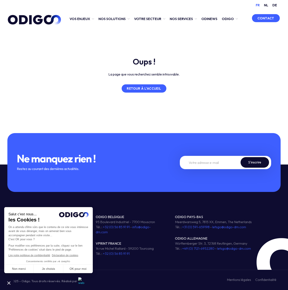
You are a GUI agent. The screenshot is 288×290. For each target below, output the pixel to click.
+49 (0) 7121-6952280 (198, 248)
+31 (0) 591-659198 (196, 227)
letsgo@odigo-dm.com (229, 227)
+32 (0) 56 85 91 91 (116, 227)
